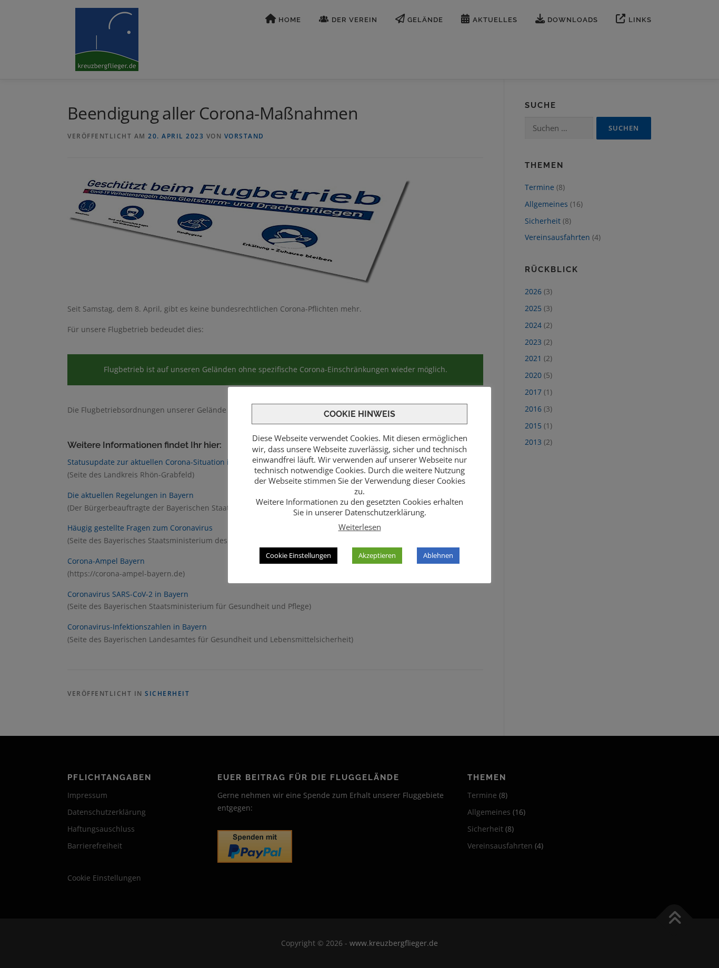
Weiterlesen (359, 527)
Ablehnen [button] (438, 555)
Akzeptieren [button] (377, 555)
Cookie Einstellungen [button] (298, 555)
